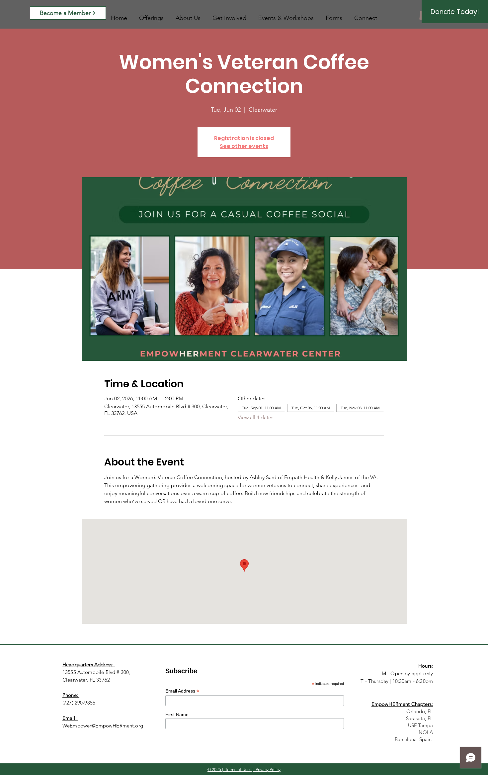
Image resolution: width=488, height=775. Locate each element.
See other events (244, 146)
